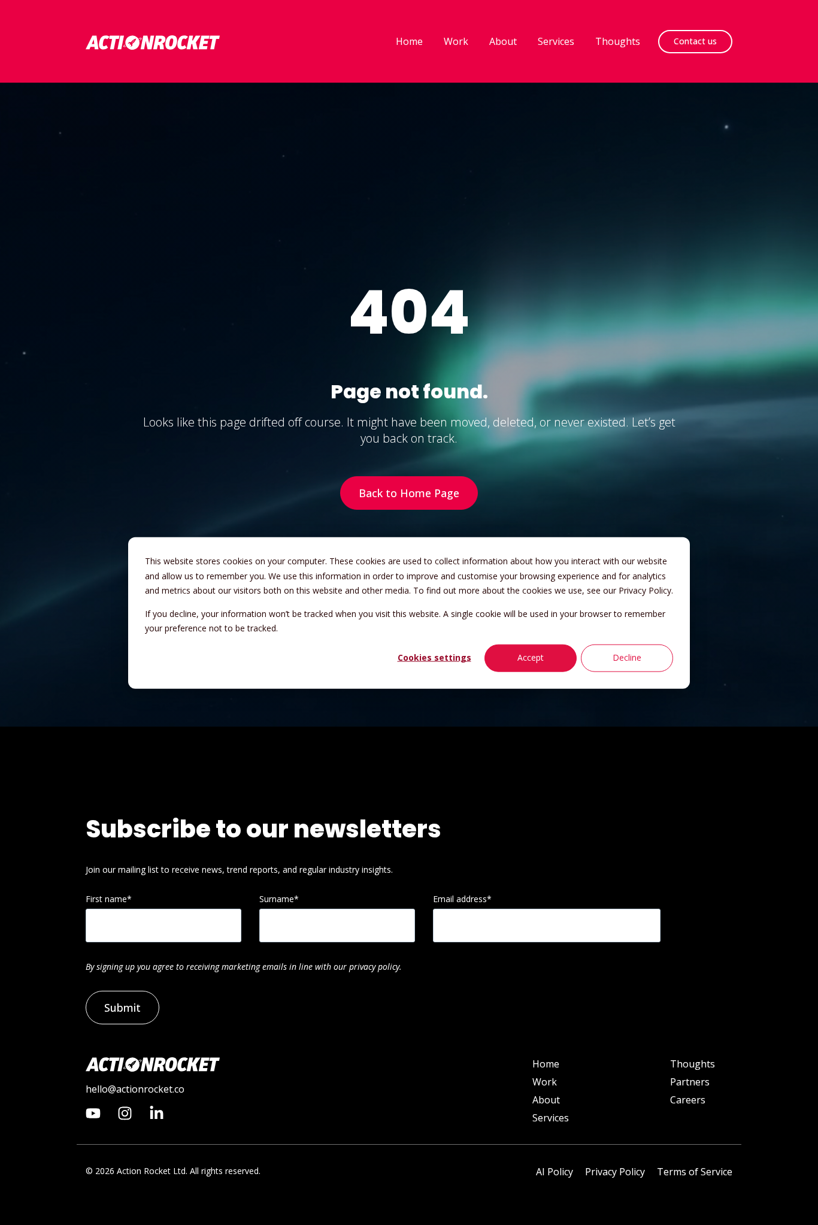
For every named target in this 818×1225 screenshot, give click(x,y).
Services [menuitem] (550, 1117)
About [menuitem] (546, 1099)
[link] (153, 41)
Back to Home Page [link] (409, 493)
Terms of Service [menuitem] (694, 1171)
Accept (530, 657)
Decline (627, 657)
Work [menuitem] (544, 1081)
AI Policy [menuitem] (554, 1171)
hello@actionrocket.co (135, 1089)
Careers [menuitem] (687, 1099)
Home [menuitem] (545, 1063)
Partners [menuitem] (690, 1081)
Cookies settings (434, 657)
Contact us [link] (695, 41)
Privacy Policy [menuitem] (615, 1171)
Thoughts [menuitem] (692, 1063)
